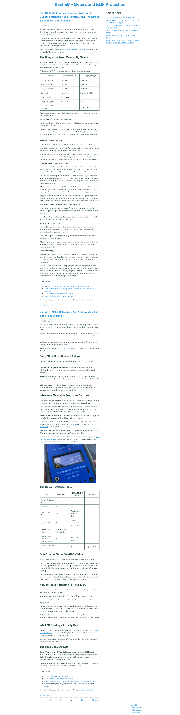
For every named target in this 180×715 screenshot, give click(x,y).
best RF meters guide (63, 348)
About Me (134, 705)
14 (82, 700)
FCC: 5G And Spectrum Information (56, 676)
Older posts (95, 700)
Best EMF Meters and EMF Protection (90, 4)
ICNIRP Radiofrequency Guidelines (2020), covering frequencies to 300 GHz (69, 681)
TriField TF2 (73, 424)
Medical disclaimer (87, 300)
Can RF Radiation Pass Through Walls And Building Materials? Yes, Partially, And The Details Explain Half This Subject (69, 16)
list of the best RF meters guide (72, 49)
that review (81, 565)
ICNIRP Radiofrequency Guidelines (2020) (58, 296)
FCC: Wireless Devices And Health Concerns (59, 293)
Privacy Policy (135, 712)
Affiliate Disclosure (137, 707)
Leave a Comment (46, 305)
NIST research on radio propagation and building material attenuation (66, 286)
